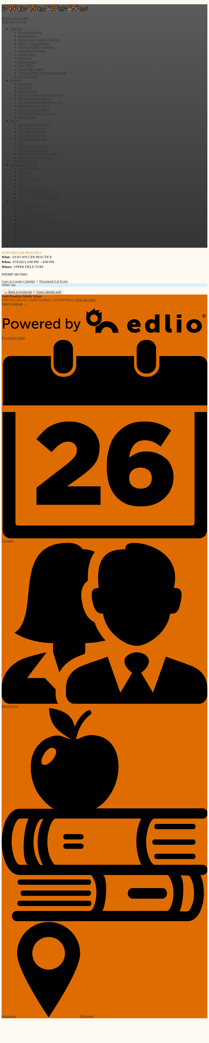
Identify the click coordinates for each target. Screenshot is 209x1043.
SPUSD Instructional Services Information (45, 223)
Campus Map (26, 54)
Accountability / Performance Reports (42, 73)
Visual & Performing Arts (34, 190)
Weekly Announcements (33, 43)
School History (27, 62)
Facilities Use (26, 227)
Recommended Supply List (35, 98)
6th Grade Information (32, 131)
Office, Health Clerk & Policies (38, 212)
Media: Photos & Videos (34, 106)
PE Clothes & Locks (31, 128)
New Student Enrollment (34, 124)
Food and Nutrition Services (36, 220)
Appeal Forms (27, 117)
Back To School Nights (33, 238)
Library (23, 183)
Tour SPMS (25, 65)
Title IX (23, 231)
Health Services (28, 161)
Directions (24, 58)
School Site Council (31, 69)
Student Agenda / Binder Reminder (40, 95)
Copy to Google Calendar (18, 281)
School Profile (27, 36)
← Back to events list (18, 292)
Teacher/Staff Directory (33, 205)
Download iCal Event (53, 281)
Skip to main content (15, 18)
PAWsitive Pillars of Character (37, 113)
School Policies (28, 91)
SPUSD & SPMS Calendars (36, 47)
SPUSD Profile (28, 76)
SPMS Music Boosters (32, 150)
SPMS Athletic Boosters (33, 146)
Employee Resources (31, 234)
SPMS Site (9, 285)
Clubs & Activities (30, 179)
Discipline (24, 87)
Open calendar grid (48, 292)
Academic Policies (30, 168)
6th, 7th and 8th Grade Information (40, 102)
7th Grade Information (32, 135)
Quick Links (26, 242)
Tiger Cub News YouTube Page (38, 194)
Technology (25, 209)
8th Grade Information (32, 139)
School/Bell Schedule (32, 51)
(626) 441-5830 (85, 300)
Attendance (25, 84)
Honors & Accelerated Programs (39, 198)
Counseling (25, 172)
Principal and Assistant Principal (38, 39)
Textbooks (24, 187)
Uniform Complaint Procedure (37, 154)
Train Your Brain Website (34, 109)
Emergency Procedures (33, 216)
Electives (24, 176)
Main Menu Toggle (14, 22)
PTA (21, 143)
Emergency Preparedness (34, 157)
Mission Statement (30, 32)
